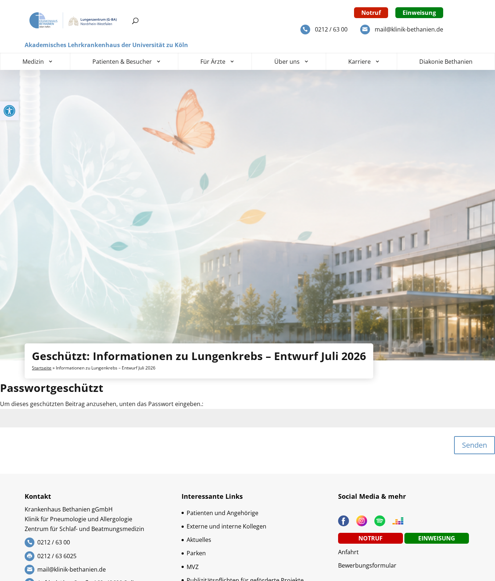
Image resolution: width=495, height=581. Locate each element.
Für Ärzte (212, 62)
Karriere (359, 62)
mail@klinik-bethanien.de (409, 29)
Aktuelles (199, 540)
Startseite (41, 368)
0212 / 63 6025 (56, 556)
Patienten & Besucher (122, 62)
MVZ (193, 567)
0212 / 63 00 (331, 29)
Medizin (33, 62)
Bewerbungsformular (367, 565)
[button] (9, 110)
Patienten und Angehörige (222, 513)
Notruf (371, 13)
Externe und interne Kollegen (226, 526)
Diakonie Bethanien (446, 62)
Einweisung (419, 13)
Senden (474, 445)
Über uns (287, 62)
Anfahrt (348, 552)
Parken (196, 553)
